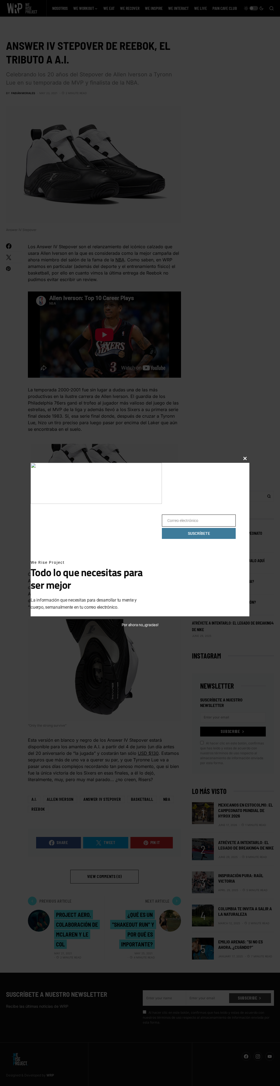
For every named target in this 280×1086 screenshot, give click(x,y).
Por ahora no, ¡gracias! (140, 625)
